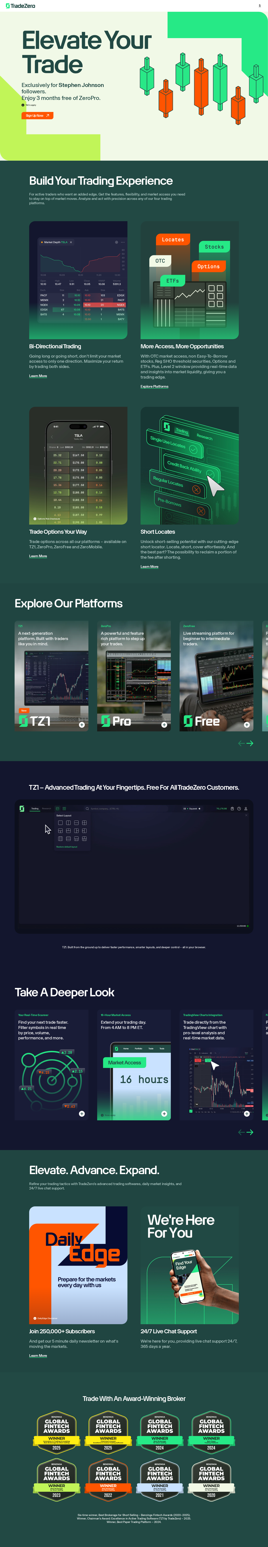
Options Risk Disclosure (49, 519)
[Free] (247, 725)
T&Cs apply (31, 105)
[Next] (249, 743)
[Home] (20, 6)
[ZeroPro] (164, 725)
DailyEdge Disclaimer (47, 1318)
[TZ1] (82, 725)
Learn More (38, 376)
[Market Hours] (164, 1114)
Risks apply (110, 1115)
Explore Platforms (154, 386)
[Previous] (241, 743)
